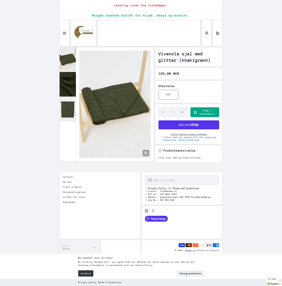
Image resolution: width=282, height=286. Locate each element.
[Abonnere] (214, 180)
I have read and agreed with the (189, 138)
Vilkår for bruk (74, 197)
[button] (217, 33)
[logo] (83, 33)
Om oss (67, 181)
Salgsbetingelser (74, 192)
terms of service (189, 139)
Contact (68, 176)
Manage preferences (190, 273)
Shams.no (190, 250)
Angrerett (69, 202)
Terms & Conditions (110, 282)
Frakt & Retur (72, 187)
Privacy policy (87, 282)
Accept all (86, 273)
